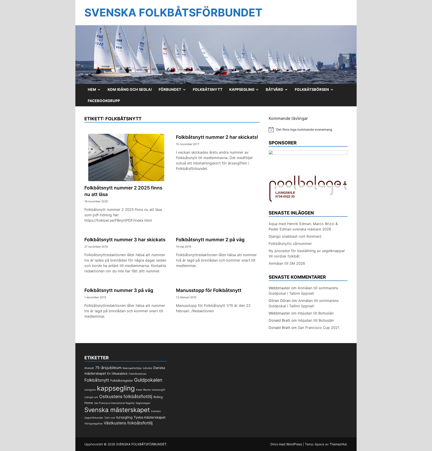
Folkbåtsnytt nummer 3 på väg (118, 290)
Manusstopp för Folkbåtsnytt (208, 290)
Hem (96, 91)
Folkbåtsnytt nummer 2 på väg (210, 239)
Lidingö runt (91, 397)
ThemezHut (338, 444)
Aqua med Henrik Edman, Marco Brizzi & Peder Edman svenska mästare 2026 (303, 226)
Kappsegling (246, 91)
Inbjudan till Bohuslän (316, 313)
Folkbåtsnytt (208, 89)
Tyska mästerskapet (149, 417)
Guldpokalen (148, 380)
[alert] (308, 129)
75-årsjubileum (108, 367)
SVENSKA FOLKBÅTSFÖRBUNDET (173, 12)
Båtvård (278, 91)
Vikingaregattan (93, 423)
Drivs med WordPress (286, 444)
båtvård (147, 368)
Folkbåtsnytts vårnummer (290, 243)
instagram (90, 389)
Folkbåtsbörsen (316, 91)
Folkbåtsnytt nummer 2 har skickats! (217, 137)
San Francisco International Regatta (114, 403)
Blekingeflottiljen (132, 368)
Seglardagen (143, 403)
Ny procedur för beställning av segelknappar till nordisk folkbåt (307, 253)
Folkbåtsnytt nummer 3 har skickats (124, 239)
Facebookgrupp (104, 100)
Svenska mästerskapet (117, 410)
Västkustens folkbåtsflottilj (128, 423)
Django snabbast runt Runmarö (295, 236)
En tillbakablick (117, 373)
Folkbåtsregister (121, 380)
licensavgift (158, 389)
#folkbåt (89, 368)
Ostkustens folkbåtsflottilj (125, 396)
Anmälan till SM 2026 (287, 263)
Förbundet (174, 91)
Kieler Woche (143, 389)
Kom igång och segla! (130, 89)
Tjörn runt (109, 417)
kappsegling (116, 388)
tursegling (124, 417)
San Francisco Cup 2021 (318, 327)
